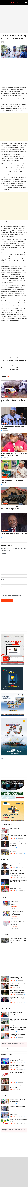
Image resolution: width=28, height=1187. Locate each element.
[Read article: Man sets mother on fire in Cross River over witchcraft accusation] (6, 923)
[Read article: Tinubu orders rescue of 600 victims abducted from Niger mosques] (14, 496)
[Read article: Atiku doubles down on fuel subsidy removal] (14, 469)
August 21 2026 (20, 1082)
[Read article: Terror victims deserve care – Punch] (5, 1081)
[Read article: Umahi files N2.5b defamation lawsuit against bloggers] (6, 903)
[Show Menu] (2, 2)
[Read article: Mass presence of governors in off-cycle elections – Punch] (5, 1061)
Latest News (5, 530)
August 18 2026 (20, 853)
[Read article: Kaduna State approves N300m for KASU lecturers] (5, 1021)
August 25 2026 (20, 838)
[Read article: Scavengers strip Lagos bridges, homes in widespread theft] (6, 913)
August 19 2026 (20, 867)
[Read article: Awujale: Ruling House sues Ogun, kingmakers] (5, 837)
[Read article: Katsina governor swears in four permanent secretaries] (5, 889)
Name (3, 573)
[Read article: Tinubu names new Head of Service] (5, 866)
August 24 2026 (20, 847)
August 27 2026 (5, 404)
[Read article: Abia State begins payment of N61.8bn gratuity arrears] (5, 1014)
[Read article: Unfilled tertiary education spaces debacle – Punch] (5, 1088)
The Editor (8, 42)
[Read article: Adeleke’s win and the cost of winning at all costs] (5, 1115)
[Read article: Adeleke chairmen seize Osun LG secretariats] (5, 852)
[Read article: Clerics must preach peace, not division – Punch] (5, 1067)
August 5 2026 (20, 1123)
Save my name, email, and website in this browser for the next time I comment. (13, 594)
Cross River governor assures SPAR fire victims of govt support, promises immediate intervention (18, 1027)
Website (3, 587)
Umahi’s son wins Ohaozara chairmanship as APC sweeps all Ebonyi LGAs (18, 843)
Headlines (5, 396)
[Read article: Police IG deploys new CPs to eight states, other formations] (5, 882)
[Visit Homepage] (14, 2)
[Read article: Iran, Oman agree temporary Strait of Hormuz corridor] (5, 986)
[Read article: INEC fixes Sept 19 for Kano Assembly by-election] (5, 830)
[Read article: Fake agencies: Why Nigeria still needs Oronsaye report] (5, 1101)
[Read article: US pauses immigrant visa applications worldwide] (5, 979)
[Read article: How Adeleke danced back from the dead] (5, 1108)
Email (3, 580)
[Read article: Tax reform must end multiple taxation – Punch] (5, 1074)
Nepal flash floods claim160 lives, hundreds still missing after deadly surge (18, 940)
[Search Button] (26, 2)
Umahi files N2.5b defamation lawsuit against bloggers (17, 903)
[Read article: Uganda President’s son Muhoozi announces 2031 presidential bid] (5, 992)
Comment (4, 553)
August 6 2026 (20, 890)
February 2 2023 (16, 42)
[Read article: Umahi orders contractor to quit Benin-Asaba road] (14, 389)
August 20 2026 (15, 928)
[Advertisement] (14, 19)
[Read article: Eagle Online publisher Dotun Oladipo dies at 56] (14, 522)
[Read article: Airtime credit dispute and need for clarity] (5, 1122)
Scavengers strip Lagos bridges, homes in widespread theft (17, 913)
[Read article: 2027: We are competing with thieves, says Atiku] (14, 416)
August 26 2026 (5, 484)
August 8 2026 (20, 877)
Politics (4, 423)
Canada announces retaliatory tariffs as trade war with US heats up (18, 999)
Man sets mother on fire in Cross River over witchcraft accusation (18, 923)
